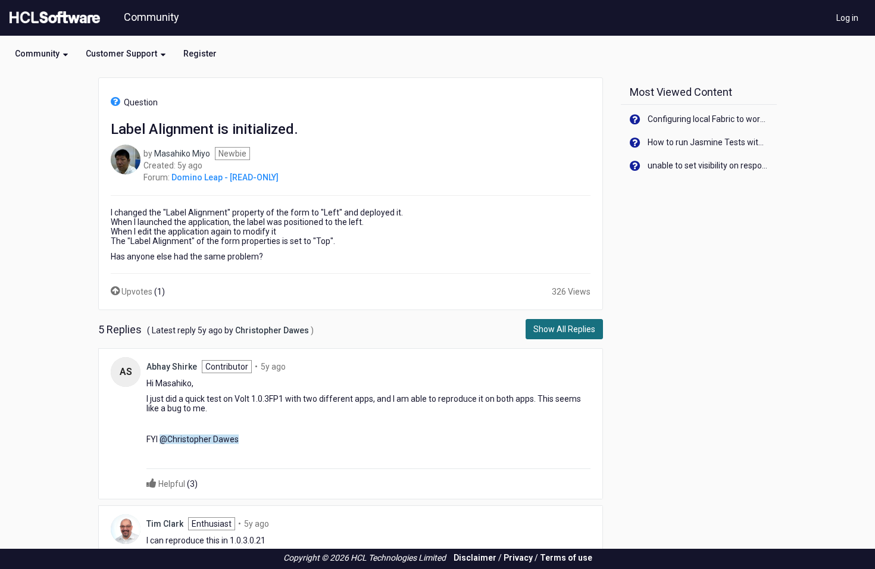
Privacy (518, 557)
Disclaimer (475, 557)
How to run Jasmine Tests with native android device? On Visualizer (708, 142)
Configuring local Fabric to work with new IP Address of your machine (708, 119)
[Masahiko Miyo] (125, 159)
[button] (41, 53)
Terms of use (566, 557)
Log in (847, 18)
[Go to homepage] (52, 18)
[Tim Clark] (125, 528)
